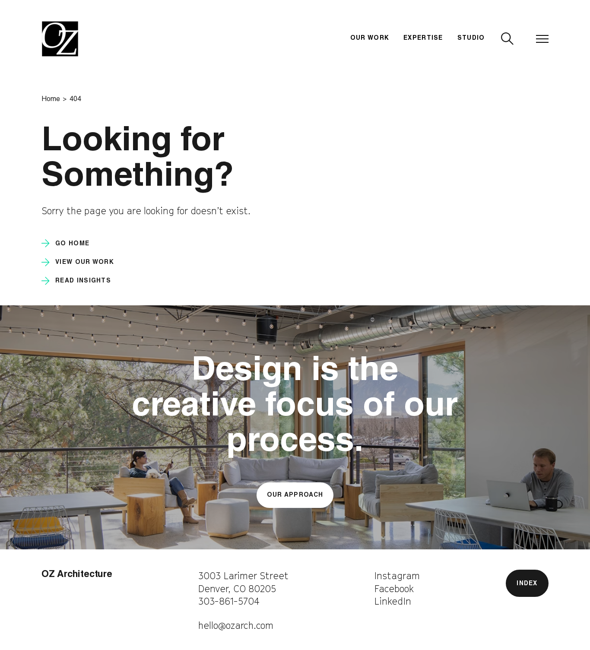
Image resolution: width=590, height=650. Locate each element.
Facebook (394, 588)
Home (50, 99)
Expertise (423, 38)
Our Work (370, 38)
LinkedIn (392, 601)
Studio (471, 38)
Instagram (397, 575)
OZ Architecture (76, 575)
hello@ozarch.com (235, 625)
